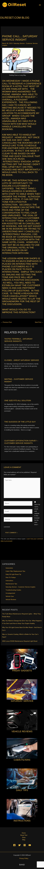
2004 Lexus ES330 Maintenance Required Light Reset (19, 641)
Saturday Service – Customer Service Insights (20, 587)
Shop (23, 837)
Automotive (9, 568)
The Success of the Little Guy (20, 422)
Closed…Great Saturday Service (21, 360)
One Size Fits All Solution (17, 400)
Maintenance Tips (11, 584)
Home (24, 833)
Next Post (39, 322)
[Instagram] (24, 845)
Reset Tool (23, 835)
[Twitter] (19, 845)
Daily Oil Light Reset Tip (13, 574)
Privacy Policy (23, 858)
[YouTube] (30, 845)
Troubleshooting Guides (13, 590)
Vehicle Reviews (11, 599)
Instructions (9, 580)
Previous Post (6, 322)
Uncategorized (10, 593)
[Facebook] (14, 845)
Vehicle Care (10, 596)
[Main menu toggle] (40, 5)
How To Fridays (11, 577)
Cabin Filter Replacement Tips (15, 571)
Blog (23, 839)
